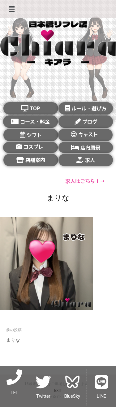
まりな (13, 340)
